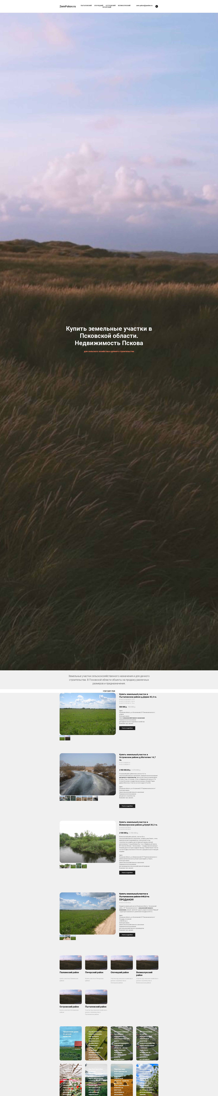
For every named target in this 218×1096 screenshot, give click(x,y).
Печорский (107, 7)
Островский (110, 5)
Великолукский (124, 5)
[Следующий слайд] (113, 714)
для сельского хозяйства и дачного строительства (109, 351)
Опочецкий (98, 5)
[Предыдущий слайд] (61, 714)
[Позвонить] (156, 6)
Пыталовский (86, 5)
